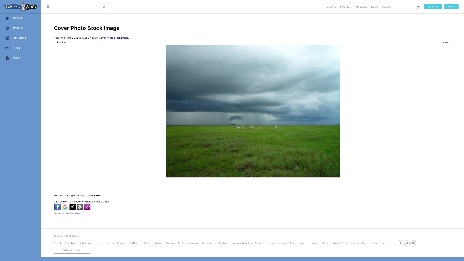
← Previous (60, 42)
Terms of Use (358, 243)
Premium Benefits (242, 243)
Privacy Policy (339, 243)
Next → (447, 42)
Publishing (70, 243)
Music (325, 243)
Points (110, 243)
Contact (122, 243)
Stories (259, 243)
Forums (282, 243)
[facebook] (400, 243)
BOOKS (331, 6)
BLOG (374, 6)
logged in (74, 195)
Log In (385, 243)
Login (451, 6)
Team (100, 243)
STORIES (345, 6)
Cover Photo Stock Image (113, 37)
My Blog (147, 243)
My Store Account (188, 243)
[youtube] (413, 243)
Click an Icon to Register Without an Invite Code (81, 201)
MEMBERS (361, 6)
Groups (271, 243)
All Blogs (135, 243)
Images (303, 243)
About (57, 243)
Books (158, 243)
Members (223, 243)
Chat (293, 243)
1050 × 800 (89, 37)
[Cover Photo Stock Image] (252, 111)
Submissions (86, 243)
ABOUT (387, 6)
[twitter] (407, 243)
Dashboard (208, 243)
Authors (170, 243)
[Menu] (48, 7)
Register (433, 6)
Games (314, 243)
